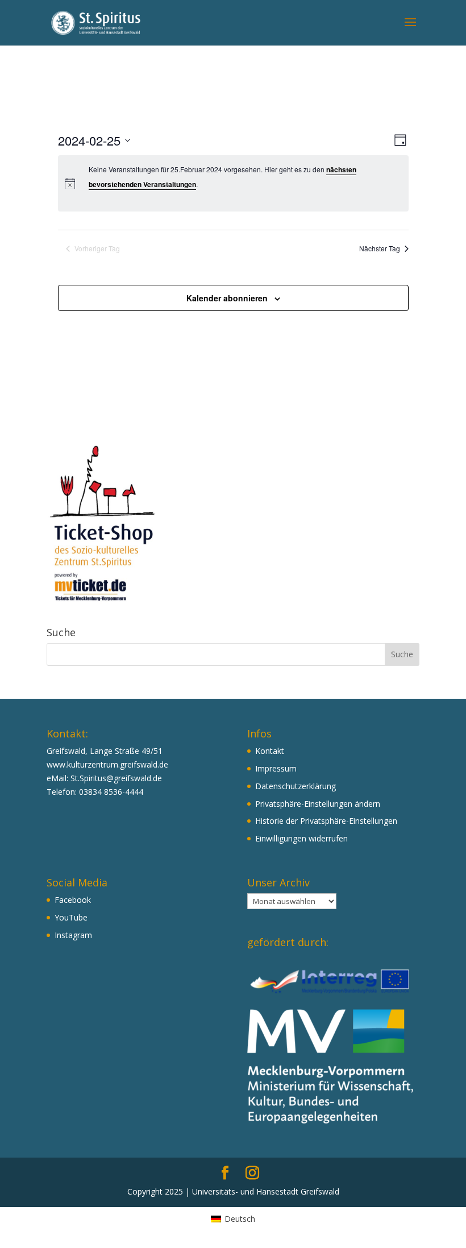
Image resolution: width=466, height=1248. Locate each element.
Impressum (276, 768)
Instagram (73, 935)
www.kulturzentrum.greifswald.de (107, 764)
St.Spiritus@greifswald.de (116, 778)
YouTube (71, 917)
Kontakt (269, 750)
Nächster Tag (379, 248)
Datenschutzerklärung (295, 786)
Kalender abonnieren (227, 298)
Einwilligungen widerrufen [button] (301, 838)
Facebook (73, 899)
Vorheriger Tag (97, 248)
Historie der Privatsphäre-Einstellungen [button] (326, 820)
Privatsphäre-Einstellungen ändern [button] (317, 803)
